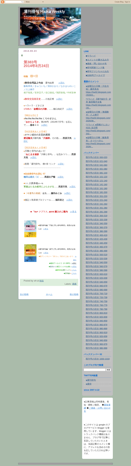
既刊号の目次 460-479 (96, 247)
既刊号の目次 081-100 (96, 173)
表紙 (74, 284)
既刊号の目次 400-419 (96, 235)
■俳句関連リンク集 (95, 67)
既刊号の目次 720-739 (96, 297)
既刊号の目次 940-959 (96, 340)
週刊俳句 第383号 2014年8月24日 (41, 55)
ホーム (49, 294)
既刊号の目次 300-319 (96, 216)
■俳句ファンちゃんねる (97, 71)
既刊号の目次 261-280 (96, 208)
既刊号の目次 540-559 (96, 262)
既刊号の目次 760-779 (96, 305)
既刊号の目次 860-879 (96, 325)
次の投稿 (24, 294)
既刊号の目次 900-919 (96, 332)
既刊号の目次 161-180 (96, 188)
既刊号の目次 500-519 (96, 254)
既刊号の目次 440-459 (96, 243)
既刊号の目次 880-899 (96, 328)
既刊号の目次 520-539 (96, 258)
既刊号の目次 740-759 (96, 301)
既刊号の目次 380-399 (96, 231)
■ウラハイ (91, 56)
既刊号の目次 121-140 (96, 181)
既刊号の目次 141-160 (96, 184)
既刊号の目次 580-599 (96, 270)
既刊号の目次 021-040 (96, 161)
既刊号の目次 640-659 (96, 282)
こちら (74, 270)
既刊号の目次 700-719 (96, 293)
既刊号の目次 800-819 (96, 313)
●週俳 (88, 384)
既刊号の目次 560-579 (96, 266)
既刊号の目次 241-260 (96, 204)
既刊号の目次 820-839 (96, 317)
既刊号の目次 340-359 (96, 223)
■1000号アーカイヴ (95, 75)
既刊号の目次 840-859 (96, 321)
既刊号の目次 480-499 (96, 251)
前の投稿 (74, 294)
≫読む (61, 83)
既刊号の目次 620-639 (96, 278)
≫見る (73, 211)
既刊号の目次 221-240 (96, 200)
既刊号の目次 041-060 (96, 165)
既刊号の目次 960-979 (96, 344)
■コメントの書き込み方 (97, 60)
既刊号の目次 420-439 (96, 239)
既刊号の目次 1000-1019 (98, 359)
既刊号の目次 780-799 (96, 309)
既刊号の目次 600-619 (96, 274)
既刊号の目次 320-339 (96, 220)
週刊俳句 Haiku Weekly (44, 11)
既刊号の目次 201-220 (96, 196)
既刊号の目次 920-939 (96, 336)
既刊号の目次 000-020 (96, 157)
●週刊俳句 (91, 380)
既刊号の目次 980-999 (96, 348)
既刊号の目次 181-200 (96, 192)
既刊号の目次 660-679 (96, 286)
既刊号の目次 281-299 (96, 212)
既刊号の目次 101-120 (96, 177)
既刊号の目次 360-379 (96, 227)
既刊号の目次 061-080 (96, 169)
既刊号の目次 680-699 (96, 290)
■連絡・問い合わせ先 (96, 63)
